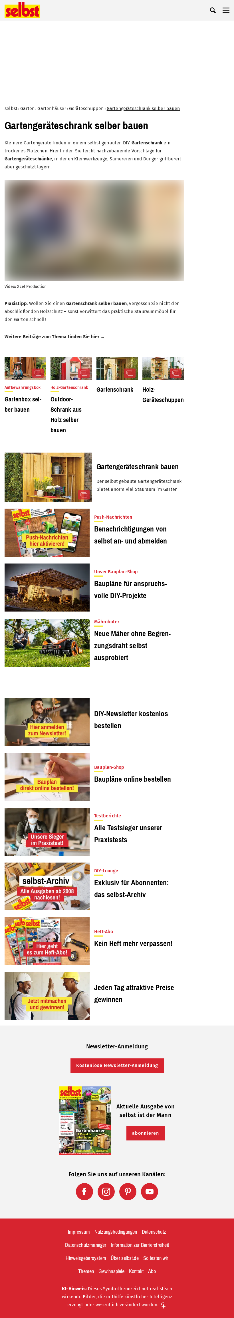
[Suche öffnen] (213, 10)
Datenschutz (154, 1232)
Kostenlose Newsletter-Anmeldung (117, 1065)
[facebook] (84, 1191)
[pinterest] (127, 1191)
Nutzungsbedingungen (115, 1232)
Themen (86, 1271)
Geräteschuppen (86, 108)
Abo (152, 1271)
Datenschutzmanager (85, 1245)
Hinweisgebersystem (86, 1258)
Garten (27, 108)
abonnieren (145, 1133)
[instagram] (106, 1191)
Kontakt (136, 1271)
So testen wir (155, 1258)
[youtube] (149, 1191)
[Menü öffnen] (226, 10)
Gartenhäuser (51, 108)
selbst (11, 108)
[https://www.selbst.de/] (22, 10)
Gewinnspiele (111, 1271)
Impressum (79, 1232)
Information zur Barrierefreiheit (140, 1245)
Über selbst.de (125, 1258)
